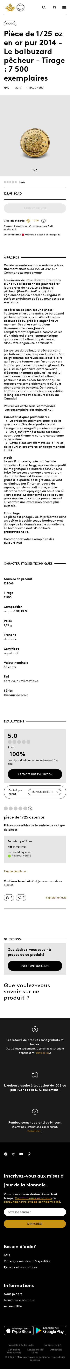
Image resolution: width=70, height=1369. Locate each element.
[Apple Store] (18, 1330)
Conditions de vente (35, 1351)
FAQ (7, 1255)
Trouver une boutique (19, 1300)
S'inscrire (34, 1224)
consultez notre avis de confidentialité (32, 1202)
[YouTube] (21, 1154)
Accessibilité (13, 1306)
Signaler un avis (56, 897)
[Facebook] (6, 1154)
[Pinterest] (29, 1154)
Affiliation (56, 1349)
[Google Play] (49, 1330)
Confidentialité (52, 1344)
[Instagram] (14, 1154)
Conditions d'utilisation (14, 1351)
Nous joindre (13, 1294)
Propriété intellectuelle (21, 1344)
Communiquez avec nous (33, 1198)
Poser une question (35, 965)
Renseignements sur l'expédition (28, 1261)
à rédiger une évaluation (35, 774)
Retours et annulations (21, 1267)
